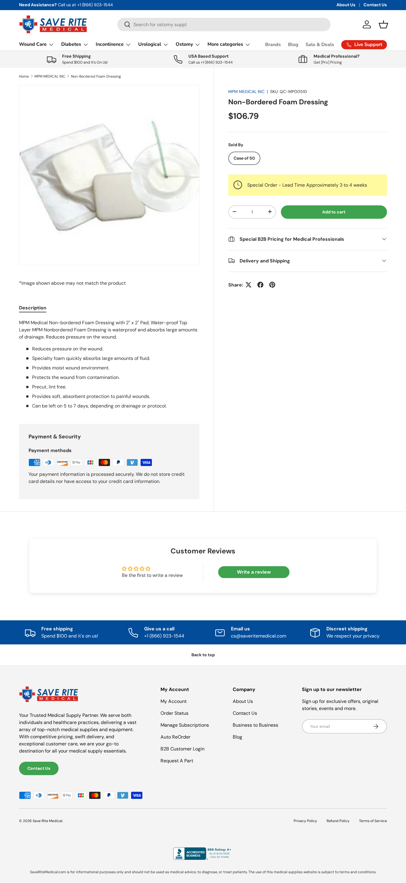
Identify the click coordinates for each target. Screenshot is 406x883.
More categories (225, 44)
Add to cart (333, 211)
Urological (149, 44)
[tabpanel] (109, 364)
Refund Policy (338, 821)
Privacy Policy (305, 821)
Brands (273, 44)
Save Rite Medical (47, 821)
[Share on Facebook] (260, 285)
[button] (383, 24)
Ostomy (184, 44)
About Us (345, 4)
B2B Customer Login (182, 749)
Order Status (174, 713)
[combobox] (224, 24)
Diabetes (71, 44)
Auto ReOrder (175, 737)
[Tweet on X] (248, 285)
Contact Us (375, 4)
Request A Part (176, 761)
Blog (293, 44)
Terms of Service (373, 821)
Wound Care (33, 44)
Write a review (254, 572)
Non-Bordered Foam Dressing (96, 76)
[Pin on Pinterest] (272, 285)
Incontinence (110, 44)
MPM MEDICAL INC (49, 76)
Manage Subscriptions (184, 725)
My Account (173, 701)
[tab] (32, 307)
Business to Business (255, 725)
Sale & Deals (320, 44)
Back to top (203, 654)
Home (24, 76)
